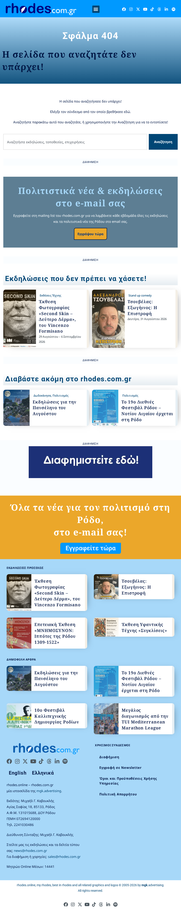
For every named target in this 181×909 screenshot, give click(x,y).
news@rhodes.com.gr (30, 850)
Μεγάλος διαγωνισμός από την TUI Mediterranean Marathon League (145, 719)
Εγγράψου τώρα (90, 234)
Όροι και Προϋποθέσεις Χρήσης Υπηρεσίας (128, 781)
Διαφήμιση (109, 757)
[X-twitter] (138, 9)
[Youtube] (145, 9)
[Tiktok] (152, 9)
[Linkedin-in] (166, 9)
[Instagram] (131, 9)
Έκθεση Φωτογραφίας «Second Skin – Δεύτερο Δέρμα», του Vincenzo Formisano (57, 316)
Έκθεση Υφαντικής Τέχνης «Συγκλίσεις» (144, 627)
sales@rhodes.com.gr (64, 856)
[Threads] (159, 9)
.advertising (152, 885)
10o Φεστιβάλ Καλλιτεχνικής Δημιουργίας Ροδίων (56, 716)
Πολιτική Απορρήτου (118, 794)
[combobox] (75, 142)
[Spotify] (173, 9)
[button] (96, 9)
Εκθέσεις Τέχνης (50, 295)
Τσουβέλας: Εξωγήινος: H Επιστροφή (142, 307)
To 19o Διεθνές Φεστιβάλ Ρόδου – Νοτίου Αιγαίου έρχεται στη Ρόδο (147, 411)
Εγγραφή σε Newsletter (120, 767)
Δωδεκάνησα (42, 395)
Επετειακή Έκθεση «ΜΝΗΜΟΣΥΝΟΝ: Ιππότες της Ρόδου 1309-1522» (55, 633)
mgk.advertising (48, 791)
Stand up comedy (140, 295)
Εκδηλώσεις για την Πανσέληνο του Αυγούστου (54, 408)
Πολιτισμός (60, 395)
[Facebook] (124, 9)
